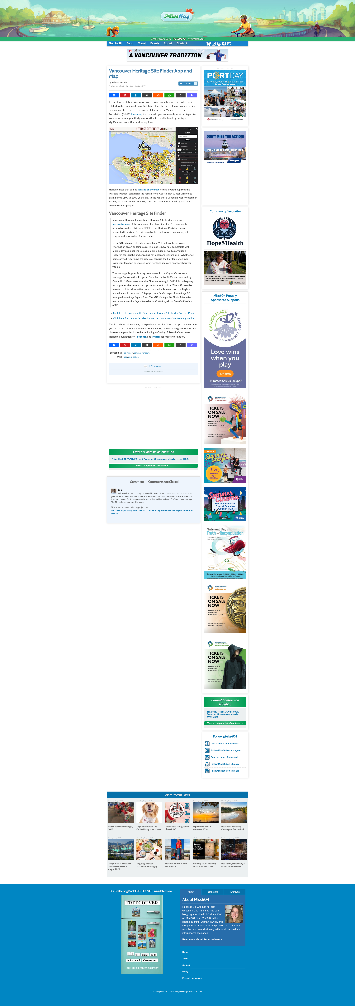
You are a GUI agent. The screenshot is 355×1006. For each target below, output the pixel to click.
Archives (235, 892)
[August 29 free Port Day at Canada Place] (225, 96)
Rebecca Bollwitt (119, 82)
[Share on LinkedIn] (136, 95)
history (130, 353)
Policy (185, 972)
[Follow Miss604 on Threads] (219, 44)
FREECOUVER (179, 38)
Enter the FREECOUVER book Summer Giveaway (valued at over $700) (150, 459)
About (168, 43)
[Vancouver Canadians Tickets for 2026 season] (177, 55)
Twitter (156, 336)
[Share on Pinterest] (125, 95)
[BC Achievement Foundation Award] (225, 418)
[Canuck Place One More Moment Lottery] (225, 346)
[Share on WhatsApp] (169, 95)
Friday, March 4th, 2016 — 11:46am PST (127, 86)
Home (185, 952)
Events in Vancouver (192, 978)
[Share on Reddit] (158, 95)
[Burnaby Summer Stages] (225, 465)
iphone (137, 353)
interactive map (121, 224)
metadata (154, 350)
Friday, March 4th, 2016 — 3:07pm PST (181, 493)
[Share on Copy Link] (181, 95)
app (125, 357)
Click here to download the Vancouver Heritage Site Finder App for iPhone (154, 313)
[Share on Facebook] (114, 95)
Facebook (141, 336)
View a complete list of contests (151, 465)
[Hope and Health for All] (225, 232)
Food (129, 43)
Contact (182, 43)
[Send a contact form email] (229, 44)
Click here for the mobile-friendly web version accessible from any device (153, 318)
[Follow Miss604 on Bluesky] (208, 44)
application (133, 357)
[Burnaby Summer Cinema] (225, 504)
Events (154, 43)
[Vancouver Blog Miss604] (177, 15)
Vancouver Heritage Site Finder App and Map (150, 73)
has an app (136, 114)
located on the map (148, 189)
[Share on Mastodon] (192, 95)
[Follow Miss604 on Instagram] (213, 44)
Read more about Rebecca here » (202, 939)
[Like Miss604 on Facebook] (224, 44)
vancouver (146, 353)
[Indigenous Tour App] (225, 268)
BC (125, 353)
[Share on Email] (147, 95)
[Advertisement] (153, 416)
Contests (213, 892)
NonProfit (115, 43)
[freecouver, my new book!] (142, 973)
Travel (142, 43)
